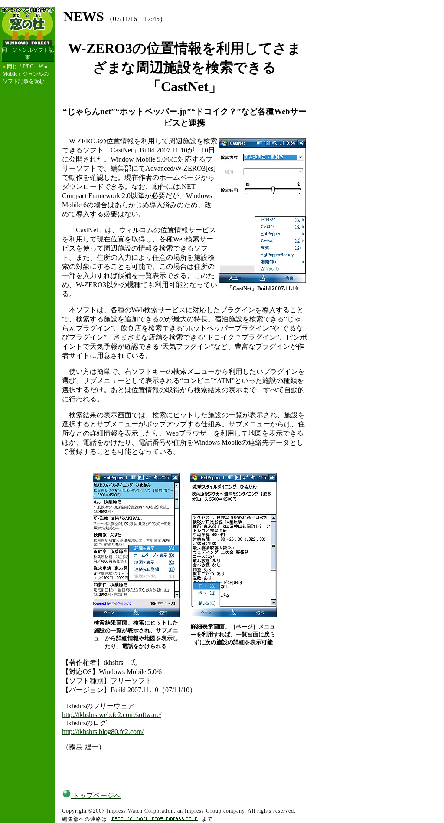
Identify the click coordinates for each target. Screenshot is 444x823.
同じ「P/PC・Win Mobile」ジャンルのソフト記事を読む (26, 73)
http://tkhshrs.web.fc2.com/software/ (111, 714)
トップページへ (96, 795)
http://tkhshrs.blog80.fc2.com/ (103, 731)
